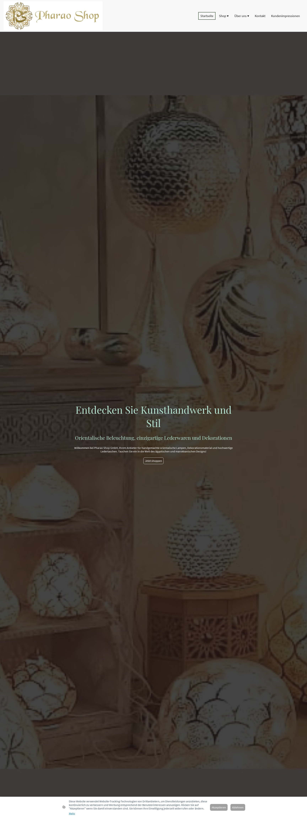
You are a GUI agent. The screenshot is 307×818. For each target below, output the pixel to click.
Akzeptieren (219, 807)
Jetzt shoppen (153, 461)
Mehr (72, 813)
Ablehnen (238, 807)
